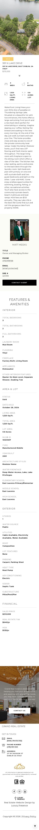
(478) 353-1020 (12, 747)
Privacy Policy (29, 816)
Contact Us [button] (20, 711)
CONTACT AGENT (19, 283)
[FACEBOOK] (14, 792)
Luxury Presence (19, 805)
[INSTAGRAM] (20, 792)
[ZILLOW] (25, 792)
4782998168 (7, 261)
